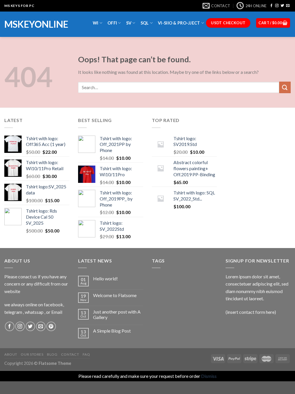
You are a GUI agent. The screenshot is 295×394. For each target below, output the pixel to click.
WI (96, 22)
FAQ (86, 354)
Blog (52, 354)
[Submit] (285, 87)
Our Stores (32, 354)
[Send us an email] (288, 6)
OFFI (112, 22)
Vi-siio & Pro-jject (179, 22)
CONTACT (70, 354)
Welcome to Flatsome (115, 295)
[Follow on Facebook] (271, 6)
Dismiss (209, 376)
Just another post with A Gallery (117, 314)
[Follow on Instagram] (277, 6)
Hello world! (105, 278)
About (10, 354)
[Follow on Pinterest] (51, 326)
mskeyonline (36, 24)
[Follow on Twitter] (282, 6)
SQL (145, 22)
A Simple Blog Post (112, 330)
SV (129, 22)
